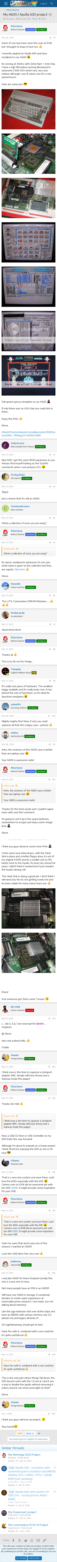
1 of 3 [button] (19, 1509)
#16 (53, 1247)
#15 (53, 1173)
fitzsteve (10, 19)
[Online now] (7, 674)
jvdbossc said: (10, 1436)
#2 (54, 454)
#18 (53, 1348)
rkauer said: (9, 1191)
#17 (54, 1286)
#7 (54, 624)
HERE (14, 1263)
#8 (54, 649)
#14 (53, 1142)
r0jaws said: (9, 1292)
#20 (53, 1489)
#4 (54, 518)
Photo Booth (23, 1533)
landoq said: (9, 548)
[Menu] (6, 3)
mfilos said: (9, 785)
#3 (54, 486)
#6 (54, 595)
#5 (54, 542)
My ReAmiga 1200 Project (24, 1530)
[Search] (52, 3)
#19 (53, 1430)
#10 (53, 716)
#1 (54, 37)
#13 (53, 1094)
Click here (19, 569)
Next (29, 1509)
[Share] (50, 38)
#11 (54, 744)
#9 (54, 681)
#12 (53, 779)
